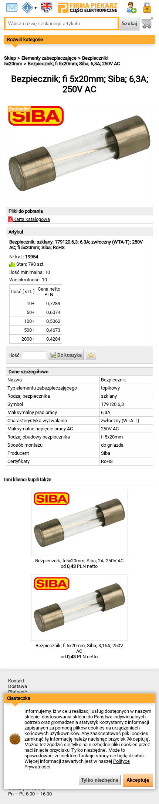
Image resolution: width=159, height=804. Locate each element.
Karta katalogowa (31, 219)
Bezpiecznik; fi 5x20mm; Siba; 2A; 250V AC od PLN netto (79, 563)
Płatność (17, 692)
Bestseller (19, 109)
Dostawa (17, 686)
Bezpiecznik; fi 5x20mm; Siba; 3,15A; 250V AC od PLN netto (79, 651)
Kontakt (16, 681)
